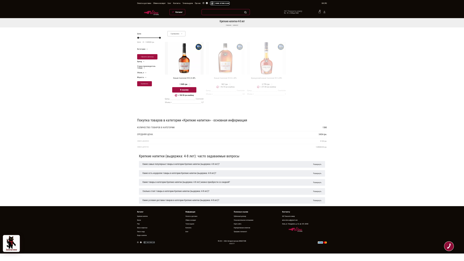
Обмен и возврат (159, 3)
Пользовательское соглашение (243, 220)
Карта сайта (237, 224)
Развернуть (317, 164)
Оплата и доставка (144, 3)
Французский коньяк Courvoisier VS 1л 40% (266, 78)
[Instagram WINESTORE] (203, 3)
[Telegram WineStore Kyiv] (219, 3)
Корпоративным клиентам (242, 228)
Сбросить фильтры (147, 57)
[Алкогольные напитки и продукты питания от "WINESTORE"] (151, 12)
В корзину (184, 90)
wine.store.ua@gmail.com (290, 220)
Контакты (177, 3)
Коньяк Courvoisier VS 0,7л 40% (184, 78)
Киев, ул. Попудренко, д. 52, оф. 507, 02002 (295, 224)
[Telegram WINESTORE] (207, 3)
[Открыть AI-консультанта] (11, 243)
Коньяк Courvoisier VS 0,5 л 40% (225, 78)
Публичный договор (240, 216)
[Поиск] (226, 12)
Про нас (198, 3)
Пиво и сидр (141, 231)
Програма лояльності (240, 231)
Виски (139, 220)
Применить (144, 84)
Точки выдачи (188, 3)
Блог (169, 3)
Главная (228, 25)
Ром (138, 224)
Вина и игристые (142, 228)
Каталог (235, 25)
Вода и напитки (142, 235)
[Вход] (324, 12)
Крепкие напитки (142, 216)
